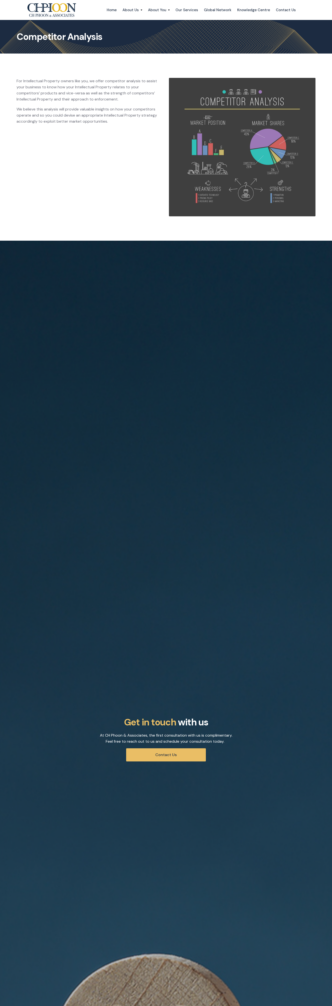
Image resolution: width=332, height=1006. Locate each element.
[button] (132, 10)
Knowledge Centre (253, 10)
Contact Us (286, 10)
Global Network (217, 10)
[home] (51, 10)
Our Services (186, 10)
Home (112, 10)
